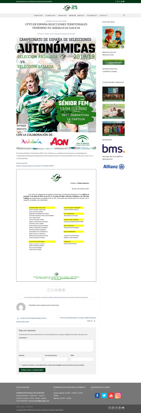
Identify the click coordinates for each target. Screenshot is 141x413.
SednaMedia (59, 410)
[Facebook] (97, 395)
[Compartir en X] (52, 290)
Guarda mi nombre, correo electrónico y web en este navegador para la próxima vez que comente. (53, 365)
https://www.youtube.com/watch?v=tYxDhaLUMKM (35, 166)
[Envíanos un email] (121, 1)
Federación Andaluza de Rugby (65, 34)
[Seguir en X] (119, 1)
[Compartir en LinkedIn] (60, 290)
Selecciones (63, 21)
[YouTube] (111, 395)
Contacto (103, 15)
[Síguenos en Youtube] (123, 1)
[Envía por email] (56, 290)
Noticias (72, 15)
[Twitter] (104, 395)
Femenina (49, 21)
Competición (50, 15)
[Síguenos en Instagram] (117, 1)
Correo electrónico (51, 355)
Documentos (92, 15)
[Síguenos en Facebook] (115, 1)
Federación (38, 15)
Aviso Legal (20, 407)
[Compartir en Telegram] (63, 290)
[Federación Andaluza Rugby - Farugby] (70, 8)
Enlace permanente (82, 297)
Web (72, 355)
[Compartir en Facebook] (48, 290)
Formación (62, 15)
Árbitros (80, 15)
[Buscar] (124, 15)
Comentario (23, 338)
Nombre (21, 355)
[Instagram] (118, 395)
